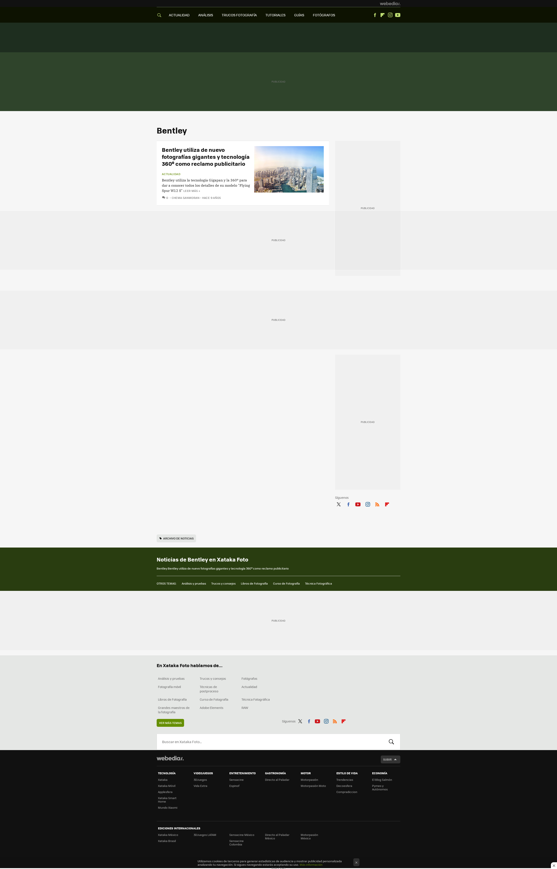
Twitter (338, 503)
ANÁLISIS (205, 14)
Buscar (391, 742)
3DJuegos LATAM (205, 835)
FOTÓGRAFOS (324, 14)
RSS (377, 503)
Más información (311, 864)
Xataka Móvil (166, 786)
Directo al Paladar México (277, 836)
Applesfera (165, 792)
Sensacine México (241, 835)
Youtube (397, 15)
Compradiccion (346, 792)
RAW (245, 707)
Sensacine (236, 780)
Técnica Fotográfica (318, 583)
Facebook (374, 15)
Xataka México (168, 835)
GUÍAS (299, 14)
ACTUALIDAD (179, 14)
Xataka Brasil (167, 841)
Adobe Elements (211, 707)
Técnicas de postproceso (209, 689)
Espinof (234, 786)
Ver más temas (170, 723)
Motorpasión (309, 780)
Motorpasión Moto (313, 786)
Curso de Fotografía (286, 583)
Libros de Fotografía (254, 583)
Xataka (163, 780)
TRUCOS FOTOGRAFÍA (239, 14)
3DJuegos (200, 780)
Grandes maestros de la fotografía (174, 709)
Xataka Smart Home (167, 799)
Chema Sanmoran (186, 198)
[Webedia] (390, 3)
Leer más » (191, 191)
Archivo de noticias (178, 538)
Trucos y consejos (223, 583)
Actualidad (171, 174)
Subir (387, 759)
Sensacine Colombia (236, 842)
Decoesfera (344, 786)
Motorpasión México (309, 836)
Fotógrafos (249, 678)
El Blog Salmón (382, 780)
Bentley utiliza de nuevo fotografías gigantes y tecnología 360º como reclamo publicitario (206, 156)
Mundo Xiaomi (167, 807)
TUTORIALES (275, 14)
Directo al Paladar (277, 780)
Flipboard (382, 15)
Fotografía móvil (169, 687)
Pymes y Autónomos (380, 787)
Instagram (390, 15)
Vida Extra (200, 786)
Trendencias (344, 780)
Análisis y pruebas (194, 583)
